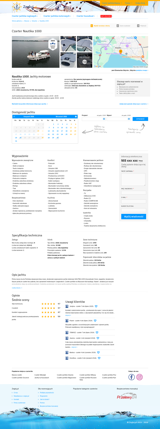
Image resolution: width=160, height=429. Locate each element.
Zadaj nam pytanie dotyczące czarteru (133, 104)
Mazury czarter (17, 375)
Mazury (26, 21)
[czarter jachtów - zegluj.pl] (24, 7)
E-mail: (124, 197)
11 (66, 128)
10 (62, 128)
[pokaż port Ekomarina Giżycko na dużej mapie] (120, 52)
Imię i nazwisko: (127, 189)
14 (49, 131)
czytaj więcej (16, 288)
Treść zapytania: (127, 171)
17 (62, 131)
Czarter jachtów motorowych (57, 16)
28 (49, 138)
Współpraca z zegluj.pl (21, 396)
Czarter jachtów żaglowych (24, 16)
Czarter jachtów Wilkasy (88, 375)
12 (71, 128)
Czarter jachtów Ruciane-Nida (88, 379)
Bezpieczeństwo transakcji (49, 406)
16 (57, 131)
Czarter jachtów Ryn (109, 378)
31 (16, 141)
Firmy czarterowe (19, 403)
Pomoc (127, 3)
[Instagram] (139, 380)
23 (57, 134)
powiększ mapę (141, 70)
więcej (67, 315)
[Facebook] (131, 380)
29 (53, 138)
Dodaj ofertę (140, 3)
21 (49, 134)
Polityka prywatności (47, 393)
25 (20, 138)
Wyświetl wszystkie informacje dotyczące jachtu (29, 104)
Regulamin (44, 396)
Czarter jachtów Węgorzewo (66, 378)
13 (75, 128)
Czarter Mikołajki (40, 375)
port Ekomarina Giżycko (120, 70)
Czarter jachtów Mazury (111, 3)
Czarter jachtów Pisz (109, 375)
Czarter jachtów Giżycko (65, 375)
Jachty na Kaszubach (41, 378)
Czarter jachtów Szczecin (20, 378)
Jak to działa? (44, 399)
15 (53, 131)
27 (75, 134)
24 (16, 138)
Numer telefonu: (127, 206)
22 (53, 134)
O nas (16, 393)
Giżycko (34, 21)
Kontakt (16, 399)
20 (75, 131)
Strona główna (17, 21)
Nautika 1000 (44, 21)
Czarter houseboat (85, 16)
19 (71, 131)
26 (71, 134)
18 (66, 131)
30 (43, 138)
